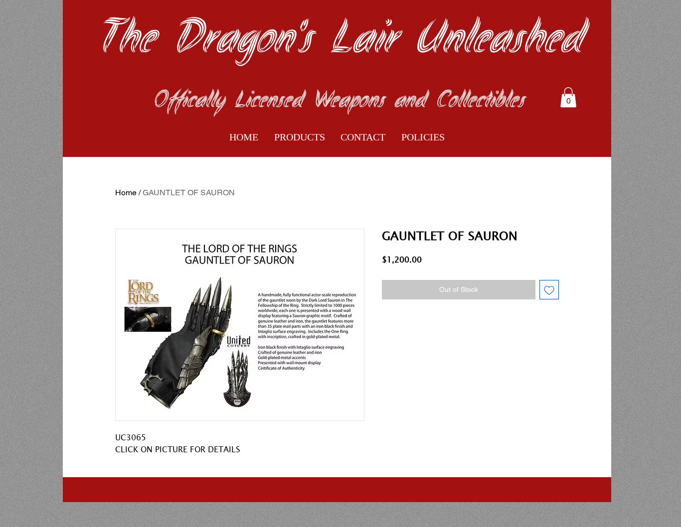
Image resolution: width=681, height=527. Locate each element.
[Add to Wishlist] (549, 289)
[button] (568, 97)
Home (126, 192)
